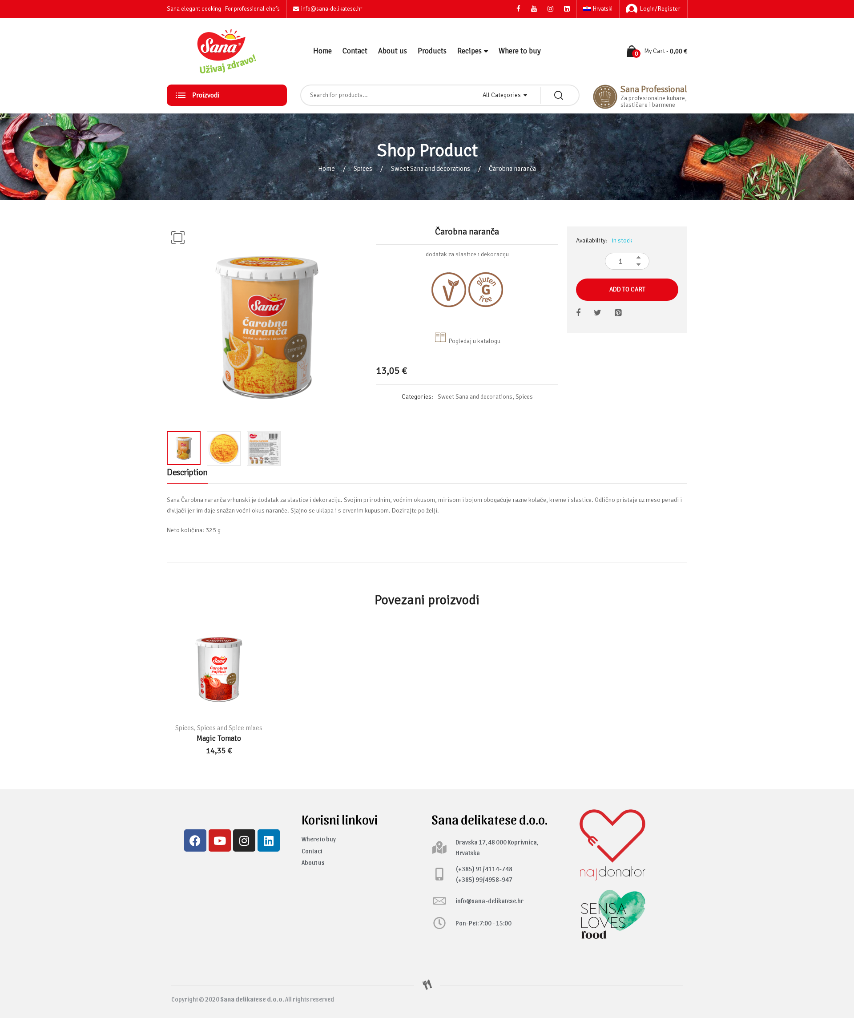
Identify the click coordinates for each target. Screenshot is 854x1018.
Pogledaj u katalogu (474, 341)
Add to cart (627, 289)
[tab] (187, 475)
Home (322, 51)
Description (187, 472)
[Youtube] (220, 840)
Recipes (469, 51)
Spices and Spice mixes (229, 728)
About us (392, 51)
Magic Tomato (219, 738)
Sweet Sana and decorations (430, 169)
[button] (178, 237)
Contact (354, 51)
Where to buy (520, 51)
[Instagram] (244, 840)
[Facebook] (195, 840)
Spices (363, 169)
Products (432, 51)
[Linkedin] (269, 840)
